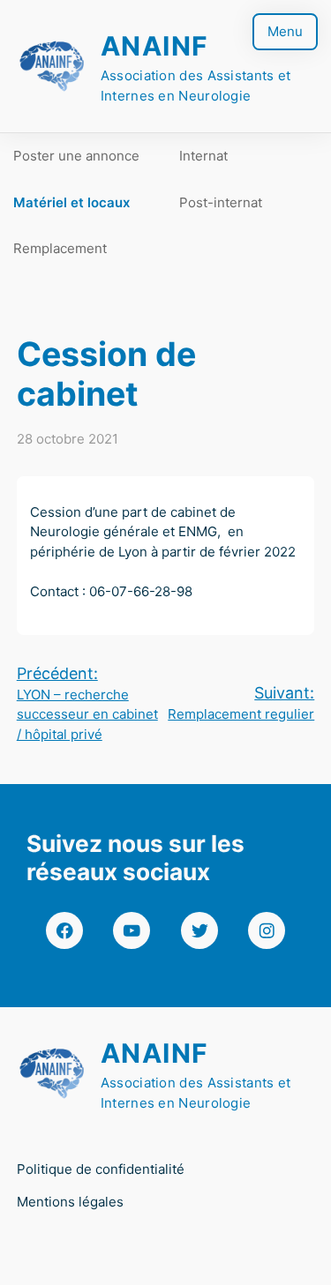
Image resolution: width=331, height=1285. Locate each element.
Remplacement (60, 248)
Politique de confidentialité (100, 1169)
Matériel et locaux (71, 202)
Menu (285, 31)
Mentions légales (70, 1201)
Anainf (155, 46)
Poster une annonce (76, 155)
